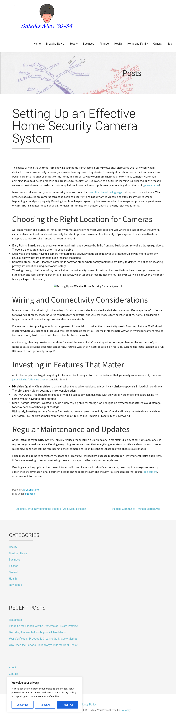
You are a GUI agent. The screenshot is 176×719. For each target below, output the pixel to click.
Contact (13, 673)
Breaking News (55, 43)
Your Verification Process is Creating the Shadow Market (43, 638)
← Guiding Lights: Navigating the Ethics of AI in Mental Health (49, 508)
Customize (23, 704)
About (12, 667)
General (157, 43)
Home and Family (137, 43)
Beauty (73, 43)
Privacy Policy (17, 680)
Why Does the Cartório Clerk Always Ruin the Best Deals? (43, 645)
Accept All (67, 704)
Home (37, 43)
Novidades (15, 584)
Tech (170, 43)
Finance (104, 43)
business (30, 493)
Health (118, 43)
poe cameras (151, 185)
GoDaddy (125, 710)
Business (88, 43)
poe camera (150, 471)
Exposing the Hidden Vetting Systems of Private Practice (43, 626)
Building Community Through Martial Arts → (138, 508)
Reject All (45, 704)
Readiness (15, 619)
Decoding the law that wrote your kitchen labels (37, 632)
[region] (44, 694)
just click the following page (105, 192)
